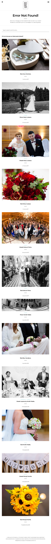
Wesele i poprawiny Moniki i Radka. (25, 401)
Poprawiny (23, 399)
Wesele (25, 158)
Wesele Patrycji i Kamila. (25, 476)
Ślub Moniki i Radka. (25, 444)
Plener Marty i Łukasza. (25, 117)
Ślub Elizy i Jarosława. (25, 358)
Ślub (25, 288)
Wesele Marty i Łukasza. (25, 160)
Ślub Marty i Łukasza (25, 204)
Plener (25, 115)
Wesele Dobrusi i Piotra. (25, 247)
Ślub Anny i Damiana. (25, 74)
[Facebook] (2, 2)
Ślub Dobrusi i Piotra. (25, 290)
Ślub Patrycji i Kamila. (25, 519)
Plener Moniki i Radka (25, 314)
